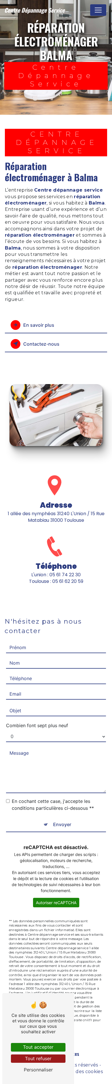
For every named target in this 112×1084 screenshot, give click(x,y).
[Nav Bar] (98, 10)
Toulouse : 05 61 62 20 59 (56, 581)
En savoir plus (38, 325)
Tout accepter (38, 1047)
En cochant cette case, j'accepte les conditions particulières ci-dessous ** (53, 804)
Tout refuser (38, 1058)
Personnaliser (38, 1070)
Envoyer (62, 824)
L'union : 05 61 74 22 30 (56, 574)
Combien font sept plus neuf (37, 725)
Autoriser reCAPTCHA (56, 902)
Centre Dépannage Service (34, 10)
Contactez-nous (41, 344)
